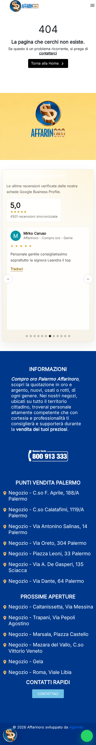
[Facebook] (27, 149)
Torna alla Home (48, 63)
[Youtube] (37, 149)
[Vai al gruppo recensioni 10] (61, 336)
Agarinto (76, 727)
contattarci (48, 53)
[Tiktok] (69, 149)
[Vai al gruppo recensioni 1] (27, 336)
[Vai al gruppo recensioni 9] (57, 336)
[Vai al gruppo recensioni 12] (69, 336)
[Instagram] (48, 149)
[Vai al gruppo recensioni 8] (54, 336)
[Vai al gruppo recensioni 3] (34, 336)
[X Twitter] (58, 149)
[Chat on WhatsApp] (87, 736)
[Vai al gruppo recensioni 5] (42, 336)
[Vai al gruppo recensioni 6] (46, 336)
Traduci (16, 269)
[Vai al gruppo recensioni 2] (31, 336)
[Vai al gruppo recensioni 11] (65, 336)
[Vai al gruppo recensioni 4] (38, 336)
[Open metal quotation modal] (10, 735)
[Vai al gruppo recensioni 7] (50, 336)
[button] (92, 5)
